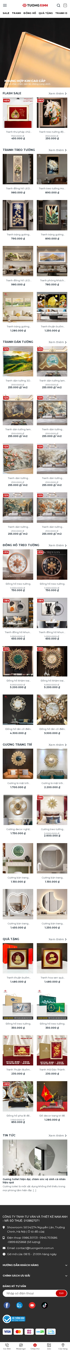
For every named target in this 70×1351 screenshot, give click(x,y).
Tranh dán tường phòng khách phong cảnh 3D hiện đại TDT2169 (52, 527)
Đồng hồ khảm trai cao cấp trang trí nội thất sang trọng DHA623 (52, 681)
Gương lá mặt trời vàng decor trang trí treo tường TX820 (52, 783)
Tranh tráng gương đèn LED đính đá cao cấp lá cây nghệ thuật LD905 (52, 235)
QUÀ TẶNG (46, 13)
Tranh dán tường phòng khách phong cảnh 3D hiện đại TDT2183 (18, 478)
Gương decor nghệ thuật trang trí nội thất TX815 (18, 829)
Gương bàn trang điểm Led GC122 (52, 924)
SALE (6, 13)
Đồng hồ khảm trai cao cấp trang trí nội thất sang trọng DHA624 (18, 681)
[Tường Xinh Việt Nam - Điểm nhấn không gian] (35, 5)
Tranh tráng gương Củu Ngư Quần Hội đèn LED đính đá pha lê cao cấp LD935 (18, 235)
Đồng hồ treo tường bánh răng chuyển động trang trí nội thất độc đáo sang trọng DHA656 (52, 584)
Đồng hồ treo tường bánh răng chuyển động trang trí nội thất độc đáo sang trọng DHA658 (18, 584)
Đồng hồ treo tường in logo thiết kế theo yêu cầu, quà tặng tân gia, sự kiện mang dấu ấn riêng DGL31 (52, 1024)
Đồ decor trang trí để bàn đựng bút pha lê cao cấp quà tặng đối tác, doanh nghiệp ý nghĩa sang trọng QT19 (52, 1116)
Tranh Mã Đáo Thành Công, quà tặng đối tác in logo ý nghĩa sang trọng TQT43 (52, 1070)
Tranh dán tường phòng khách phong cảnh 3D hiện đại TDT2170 (52, 429)
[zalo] (21, 1305)
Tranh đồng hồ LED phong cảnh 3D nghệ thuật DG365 (18, 189)
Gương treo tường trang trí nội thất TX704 (52, 829)
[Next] (65, 118)
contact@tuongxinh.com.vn (35, 1248)
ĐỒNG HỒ (30, 13)
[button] (5, 5)
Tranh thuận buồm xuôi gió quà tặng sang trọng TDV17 (18, 978)
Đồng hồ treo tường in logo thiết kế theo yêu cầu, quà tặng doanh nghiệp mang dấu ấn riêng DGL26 (18, 1024)
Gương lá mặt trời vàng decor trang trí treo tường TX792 (18, 783)
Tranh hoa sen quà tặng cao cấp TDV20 (52, 978)
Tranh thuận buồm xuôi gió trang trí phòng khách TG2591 (52, 327)
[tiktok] (46, 1305)
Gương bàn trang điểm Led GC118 (18, 878)
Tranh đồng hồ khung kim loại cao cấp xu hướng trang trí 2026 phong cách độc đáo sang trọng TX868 (18, 632)
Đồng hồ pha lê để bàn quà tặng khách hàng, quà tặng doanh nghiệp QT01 (18, 1116)
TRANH (16, 13)
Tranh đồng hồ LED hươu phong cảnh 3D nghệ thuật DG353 (18, 281)
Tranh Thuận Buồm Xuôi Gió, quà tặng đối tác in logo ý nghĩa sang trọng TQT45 (17, 1070)
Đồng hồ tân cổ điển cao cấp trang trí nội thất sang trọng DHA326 (52, 729)
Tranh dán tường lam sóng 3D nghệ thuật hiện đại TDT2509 (18, 429)
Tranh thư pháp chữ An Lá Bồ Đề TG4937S (17, 132)
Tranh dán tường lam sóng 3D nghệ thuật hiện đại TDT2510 (52, 381)
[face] (9, 1305)
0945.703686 (48, 1237)
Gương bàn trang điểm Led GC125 (18, 924)
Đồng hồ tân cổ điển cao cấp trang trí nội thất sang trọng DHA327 (18, 729)
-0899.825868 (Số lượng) (23, 1242)
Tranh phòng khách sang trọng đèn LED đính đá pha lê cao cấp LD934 (52, 281)
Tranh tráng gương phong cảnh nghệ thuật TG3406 (18, 327)
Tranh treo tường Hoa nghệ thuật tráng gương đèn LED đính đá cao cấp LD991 (52, 189)
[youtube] (34, 1305)
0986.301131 (30, 1237)
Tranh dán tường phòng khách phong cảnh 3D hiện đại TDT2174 (52, 478)
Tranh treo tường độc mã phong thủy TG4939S (52, 132)
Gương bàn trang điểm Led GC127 (52, 878)
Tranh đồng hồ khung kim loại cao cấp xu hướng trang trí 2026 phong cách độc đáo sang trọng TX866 (52, 632)
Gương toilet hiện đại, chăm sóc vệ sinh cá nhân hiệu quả (34, 1181)
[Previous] (4, 118)
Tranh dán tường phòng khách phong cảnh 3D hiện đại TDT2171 (18, 527)
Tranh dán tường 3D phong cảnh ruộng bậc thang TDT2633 (18, 381)
